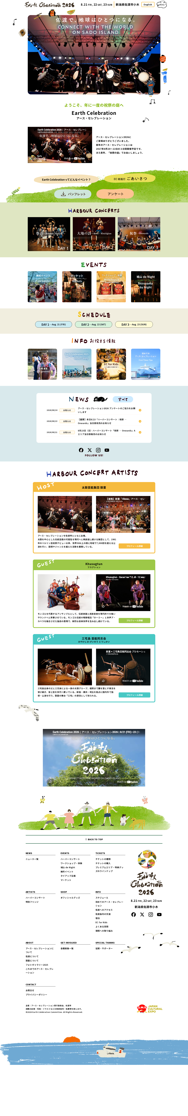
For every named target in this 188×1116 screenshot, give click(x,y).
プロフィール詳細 (134, 546)
